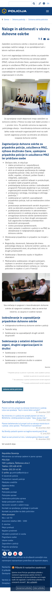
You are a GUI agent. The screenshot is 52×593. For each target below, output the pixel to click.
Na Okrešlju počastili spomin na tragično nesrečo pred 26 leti (24, 431)
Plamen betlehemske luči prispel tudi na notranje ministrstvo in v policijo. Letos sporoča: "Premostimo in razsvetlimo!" (25, 425)
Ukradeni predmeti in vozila (14, 534)
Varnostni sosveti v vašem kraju (15, 505)
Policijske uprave (9, 495)
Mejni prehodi (8, 527)
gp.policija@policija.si (19, 472)
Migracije (6, 550)
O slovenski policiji (10, 476)
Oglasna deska (8, 485)
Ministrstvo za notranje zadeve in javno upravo (22, 456)
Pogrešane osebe (9, 537)
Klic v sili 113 (7, 518)
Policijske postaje (9, 492)
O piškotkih (7, 570)
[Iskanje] (33, 4)
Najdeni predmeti (9, 530)
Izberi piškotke (39, 588)
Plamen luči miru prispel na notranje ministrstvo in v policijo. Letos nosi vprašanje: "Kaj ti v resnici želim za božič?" (24, 409)
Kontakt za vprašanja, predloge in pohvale (20, 508)
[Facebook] (10, 554)
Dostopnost (44, 3)
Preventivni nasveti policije (13, 479)
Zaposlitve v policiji (10, 543)
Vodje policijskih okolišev (12, 501)
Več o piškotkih (32, 582)
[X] (5, 554)
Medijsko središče (9, 482)
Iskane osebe (7, 540)
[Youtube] (15, 554)
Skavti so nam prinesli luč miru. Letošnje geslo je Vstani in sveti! (25, 437)
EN (48, 4)
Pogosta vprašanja (10, 547)
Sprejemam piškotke (24, 588)
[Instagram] (20, 554)
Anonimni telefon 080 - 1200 (14, 521)
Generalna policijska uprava (14, 498)
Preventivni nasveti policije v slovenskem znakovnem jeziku (40, 3)
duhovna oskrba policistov (12, 389)
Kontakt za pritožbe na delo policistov (18, 511)
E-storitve (6, 524)
